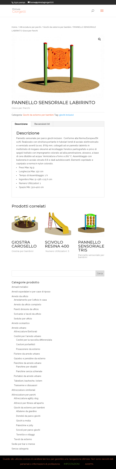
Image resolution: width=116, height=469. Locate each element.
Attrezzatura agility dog (26, 398)
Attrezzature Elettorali (25, 331)
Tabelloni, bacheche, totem (28, 381)
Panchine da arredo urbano (27, 363)
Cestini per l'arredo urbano (27, 336)
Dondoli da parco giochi (28, 416)
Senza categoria (20, 448)
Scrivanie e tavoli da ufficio (27, 314)
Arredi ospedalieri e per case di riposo (31, 291)
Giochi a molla (23, 420)
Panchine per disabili (26, 366)
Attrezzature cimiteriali (23, 390)
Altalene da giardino (26, 411)
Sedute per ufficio (23, 318)
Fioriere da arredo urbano (27, 354)
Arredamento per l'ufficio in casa (30, 300)
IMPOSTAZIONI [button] (71, 464)
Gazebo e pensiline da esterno (29, 358)
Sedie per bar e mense (23, 444)
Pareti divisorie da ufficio (26, 309)
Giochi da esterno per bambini (57, 27)
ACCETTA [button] (89, 464)
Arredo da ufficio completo (27, 304)
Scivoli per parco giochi (28, 430)
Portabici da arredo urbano (27, 376)
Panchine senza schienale (29, 371)
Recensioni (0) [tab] (42, 124)
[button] (99, 39)
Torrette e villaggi (25, 434)
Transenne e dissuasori (25, 385)
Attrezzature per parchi (30, 27)
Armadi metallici (20, 287)
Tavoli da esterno (23, 439)
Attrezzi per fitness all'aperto (29, 403)
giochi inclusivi (66, 115)
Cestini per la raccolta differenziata (34, 340)
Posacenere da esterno (28, 349)
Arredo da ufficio (20, 296)
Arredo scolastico (21, 323)
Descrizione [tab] (21, 124)
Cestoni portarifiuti (25, 344)
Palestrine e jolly (24, 425)
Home (14, 27)
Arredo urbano (19, 328)
